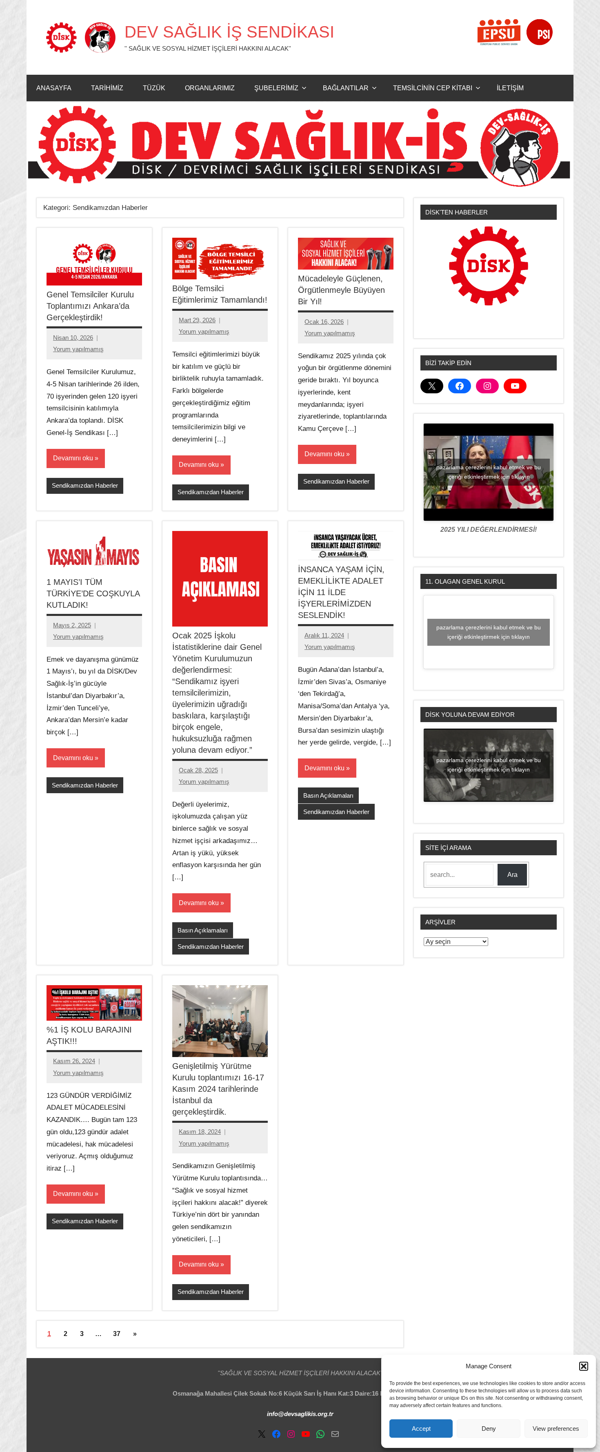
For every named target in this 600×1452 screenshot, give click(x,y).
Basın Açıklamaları (203, 930)
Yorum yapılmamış (78, 349)
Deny (489, 1428)
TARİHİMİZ (107, 88)
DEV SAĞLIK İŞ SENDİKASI (229, 32)
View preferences (556, 1428)
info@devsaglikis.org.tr (300, 1413)
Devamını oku (73, 458)
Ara (512, 874)
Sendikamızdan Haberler (85, 485)
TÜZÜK (154, 88)
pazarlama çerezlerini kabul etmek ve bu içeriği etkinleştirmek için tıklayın (488, 472)
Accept (421, 1428)
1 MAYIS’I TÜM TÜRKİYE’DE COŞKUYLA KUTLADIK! (93, 593)
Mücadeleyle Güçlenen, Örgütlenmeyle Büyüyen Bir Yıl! (341, 290)
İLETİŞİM (510, 88)
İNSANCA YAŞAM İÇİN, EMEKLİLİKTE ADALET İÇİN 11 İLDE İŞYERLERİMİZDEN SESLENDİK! (341, 592)
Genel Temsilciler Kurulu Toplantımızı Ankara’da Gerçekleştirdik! (90, 306)
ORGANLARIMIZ (210, 88)
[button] (584, 1366)
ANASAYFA (53, 88)
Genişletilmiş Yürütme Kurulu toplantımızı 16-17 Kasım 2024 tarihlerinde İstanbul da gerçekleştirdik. (218, 1089)
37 (116, 1333)
